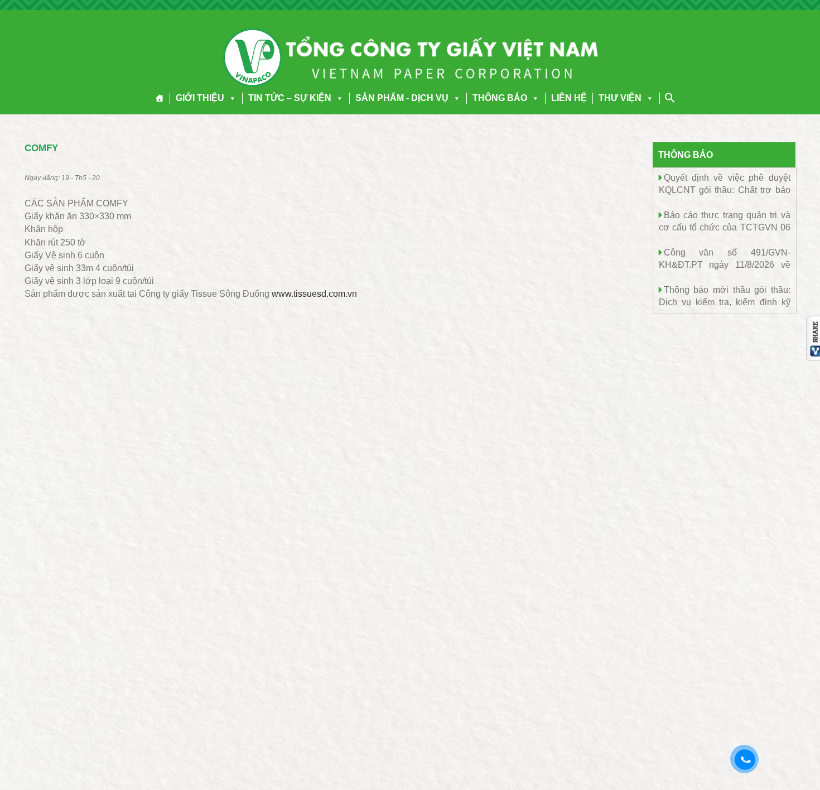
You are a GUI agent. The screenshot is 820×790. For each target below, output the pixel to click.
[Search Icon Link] (670, 97)
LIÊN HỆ (569, 98)
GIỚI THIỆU (200, 98)
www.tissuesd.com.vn (314, 293)
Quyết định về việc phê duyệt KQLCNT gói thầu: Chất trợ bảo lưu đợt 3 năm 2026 (724, 189)
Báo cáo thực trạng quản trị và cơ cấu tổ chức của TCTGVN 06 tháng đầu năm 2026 (724, 226)
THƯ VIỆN (620, 98)
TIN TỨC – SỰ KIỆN (289, 98)
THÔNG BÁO (499, 98)
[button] (230, 98)
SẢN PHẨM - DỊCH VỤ (401, 98)
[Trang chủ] (159, 98)
